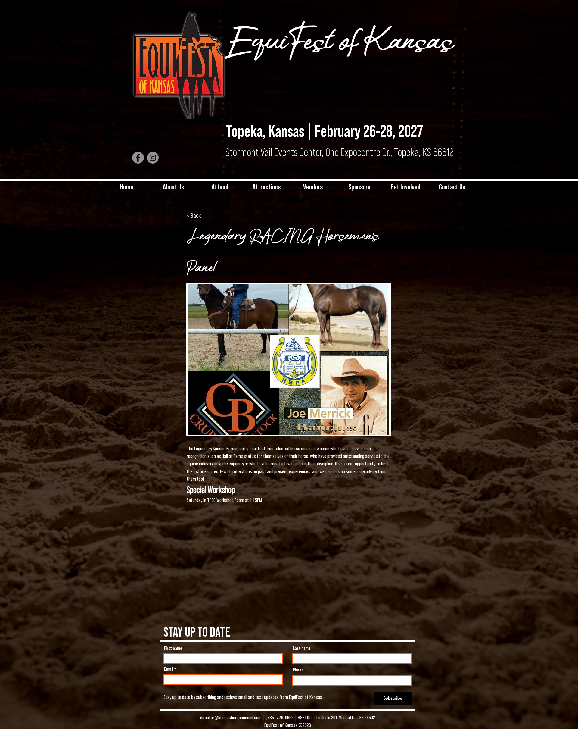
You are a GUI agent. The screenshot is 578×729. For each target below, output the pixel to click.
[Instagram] (153, 158)
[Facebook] (138, 158)
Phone (298, 670)
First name (173, 648)
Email (168, 669)
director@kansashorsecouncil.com (231, 717)
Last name (302, 648)
